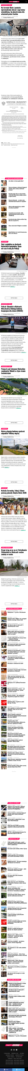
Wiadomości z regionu (10, 1055)
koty (6, 142)
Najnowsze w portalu (19, 1055)
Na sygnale (22, 1053)
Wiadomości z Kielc (14, 1053)
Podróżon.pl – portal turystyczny (14, 1058)
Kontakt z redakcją (10, 1056)
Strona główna (7, 1053)
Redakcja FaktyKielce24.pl (8, 17)
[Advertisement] (14, 80)
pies (9, 142)
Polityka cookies (19, 1056)
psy (2, 145)
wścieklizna (14, 145)
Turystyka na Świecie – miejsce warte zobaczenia (14, 1063)
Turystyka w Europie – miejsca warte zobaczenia (14, 1062)
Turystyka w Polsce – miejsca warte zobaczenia (15, 1060)
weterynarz (7, 145)
